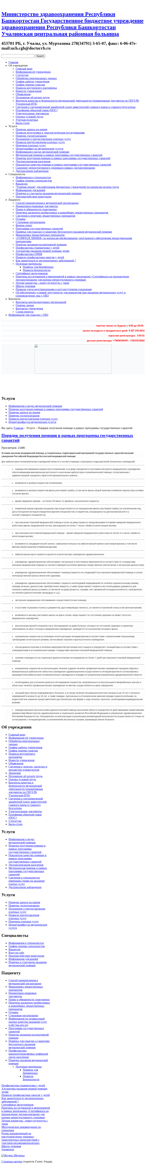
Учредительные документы (32, 113)
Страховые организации (30, 222)
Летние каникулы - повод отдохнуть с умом (42, 282)
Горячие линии (25, 305)
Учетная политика (27, 119)
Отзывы (20, 218)
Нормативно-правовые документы (37, 206)
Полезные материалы (29, 263)
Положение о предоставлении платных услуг (43, 139)
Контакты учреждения (29, 308)
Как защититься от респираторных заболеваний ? (46, 260)
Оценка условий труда (29, 116)
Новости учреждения (28, 91)
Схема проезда (24, 311)
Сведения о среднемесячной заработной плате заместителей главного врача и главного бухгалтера (75, 107)
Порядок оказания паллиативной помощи (41, 244)
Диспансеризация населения (33, 161)
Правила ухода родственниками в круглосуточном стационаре (54, 289)
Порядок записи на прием (31, 129)
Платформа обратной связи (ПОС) (37, 110)
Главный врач (24, 68)
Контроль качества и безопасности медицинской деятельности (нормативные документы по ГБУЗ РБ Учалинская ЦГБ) (26, 789)
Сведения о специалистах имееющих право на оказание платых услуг (27, 881)
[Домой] (4, 4)
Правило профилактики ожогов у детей (40, 257)
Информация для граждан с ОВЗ (28, 314)
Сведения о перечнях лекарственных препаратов (45, 215)
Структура (22, 75)
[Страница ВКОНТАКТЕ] (17, 4)
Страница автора (11, 1161)
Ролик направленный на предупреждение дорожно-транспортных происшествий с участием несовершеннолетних (20, 1138)
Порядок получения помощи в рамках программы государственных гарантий (63, 158)
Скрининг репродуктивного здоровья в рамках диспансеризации (55, 167)
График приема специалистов (34, 180)
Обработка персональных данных (36, 78)
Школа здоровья (25, 286)
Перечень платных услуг (31, 145)
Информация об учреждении (33, 71)
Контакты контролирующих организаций (41, 302)
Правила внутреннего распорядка (36, 87)
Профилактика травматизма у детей (37, 247)
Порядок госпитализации (31, 135)
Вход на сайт (16, 952)
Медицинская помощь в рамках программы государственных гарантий (59, 154)
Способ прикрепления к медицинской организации (47, 202)
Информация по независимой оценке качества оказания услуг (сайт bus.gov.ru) (28, 1022)
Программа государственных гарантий (39, 228)
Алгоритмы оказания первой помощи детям (42, 250)
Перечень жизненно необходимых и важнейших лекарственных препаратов (62, 212)
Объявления (23, 94)
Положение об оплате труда (32, 97)
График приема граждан (30, 84)
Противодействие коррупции (33, 196)
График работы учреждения (32, 81)
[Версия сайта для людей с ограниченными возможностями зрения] (10, 4)
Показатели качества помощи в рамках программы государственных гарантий (63, 164)
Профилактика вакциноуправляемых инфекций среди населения (28, 1054)
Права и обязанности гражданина (36, 209)
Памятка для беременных (38, 266)
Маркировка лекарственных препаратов (40, 234)
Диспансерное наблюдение (32, 170)
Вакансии (22, 183)
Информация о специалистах (33, 177)
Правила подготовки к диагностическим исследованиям (50, 132)
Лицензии (15, 772)
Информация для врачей (30, 190)
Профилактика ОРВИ (29, 254)
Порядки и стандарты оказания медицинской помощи (48, 193)
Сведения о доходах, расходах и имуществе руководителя (28, 768)
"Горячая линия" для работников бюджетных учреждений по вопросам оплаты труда (67, 186)
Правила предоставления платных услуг (40, 142)
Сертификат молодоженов (32, 273)
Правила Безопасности (37, 270)
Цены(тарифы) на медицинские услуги (39, 148)
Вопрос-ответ (24, 225)
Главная (13, 62)
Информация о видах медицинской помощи (42, 151)
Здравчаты (7, 1149)
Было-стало (23, 123)
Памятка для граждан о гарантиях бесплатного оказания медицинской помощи (64, 231)
